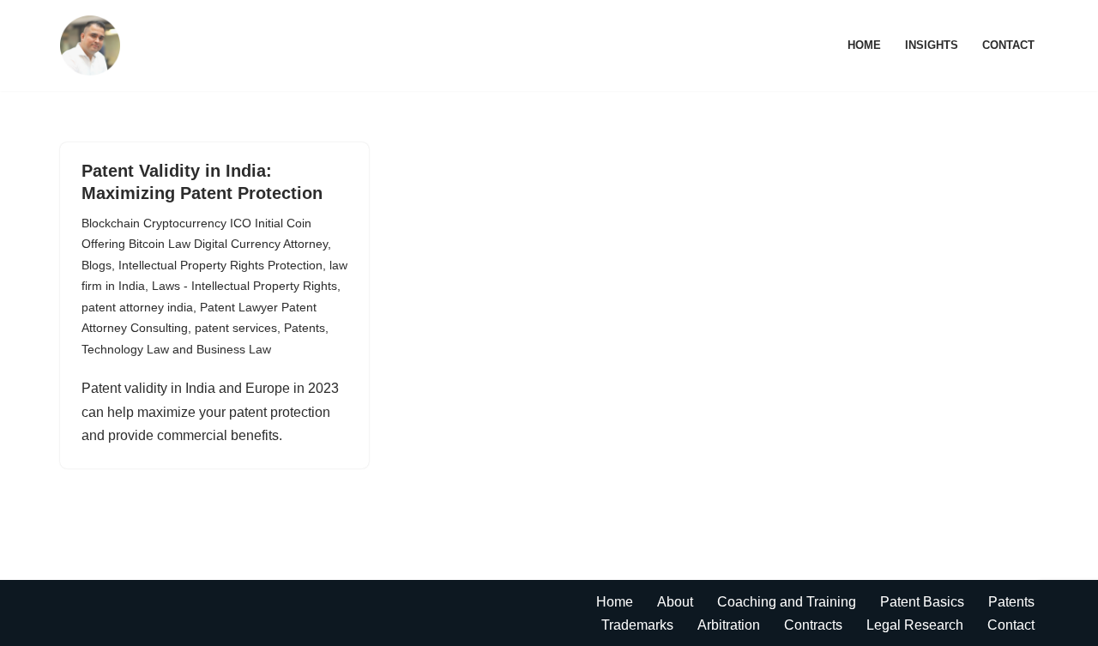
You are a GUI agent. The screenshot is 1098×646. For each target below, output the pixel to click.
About (675, 602)
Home (864, 45)
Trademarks (637, 625)
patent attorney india (137, 307)
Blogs (96, 265)
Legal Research (914, 625)
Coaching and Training (786, 602)
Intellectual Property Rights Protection (220, 265)
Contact (1008, 45)
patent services (236, 328)
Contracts (813, 625)
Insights (931, 45)
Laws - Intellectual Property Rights (244, 286)
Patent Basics (922, 602)
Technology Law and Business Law (176, 349)
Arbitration (728, 625)
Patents (304, 328)
